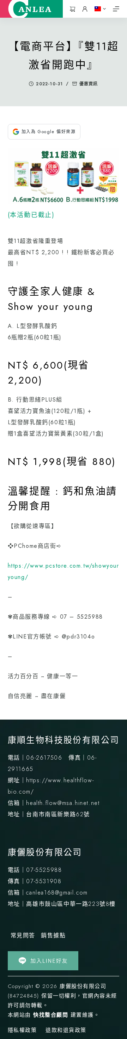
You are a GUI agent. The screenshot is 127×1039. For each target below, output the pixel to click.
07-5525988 (44, 870)
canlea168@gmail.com (56, 892)
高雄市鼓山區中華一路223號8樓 (71, 904)
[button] (100, 8)
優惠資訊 (88, 84)
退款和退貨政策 (66, 1030)
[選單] (116, 9)
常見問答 (23, 935)
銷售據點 (53, 935)
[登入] (84, 9)
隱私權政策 (22, 1030)
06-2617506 (44, 758)
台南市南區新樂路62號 (58, 814)
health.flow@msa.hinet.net (62, 803)
